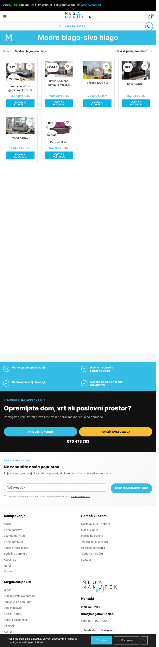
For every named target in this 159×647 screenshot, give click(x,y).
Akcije (7, 523)
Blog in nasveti (13, 607)
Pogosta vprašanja (93, 547)
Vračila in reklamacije (94, 541)
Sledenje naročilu (92, 553)
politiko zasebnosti (80, 496)
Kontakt (86, 559)
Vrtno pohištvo (13, 529)
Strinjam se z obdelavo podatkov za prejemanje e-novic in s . (50, 496)
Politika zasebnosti (16, 619)
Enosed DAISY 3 (97, 82)
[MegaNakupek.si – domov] (99, 586)
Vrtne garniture (13, 541)
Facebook (89, 630)
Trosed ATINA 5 (20, 137)
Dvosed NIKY (58, 142)
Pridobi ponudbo (40, 431)
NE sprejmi (126, 640)
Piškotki (9, 625)
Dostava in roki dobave (96, 523)
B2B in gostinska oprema (19, 595)
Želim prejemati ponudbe (131, 488)
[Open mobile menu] (5, 16)
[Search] (149, 26)
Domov (7, 51)
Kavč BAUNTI (135, 83)
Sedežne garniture (15, 553)
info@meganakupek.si (97, 614)
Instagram (107, 630)
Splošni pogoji (13, 613)
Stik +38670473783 (72, 26)
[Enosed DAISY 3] (97, 70)
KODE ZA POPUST (91, 5)
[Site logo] (78, 16)
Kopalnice (10, 559)
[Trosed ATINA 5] (20, 125)
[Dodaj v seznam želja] (29, 66)
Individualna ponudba (17, 601)
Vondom (9, 571)
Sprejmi (101, 640)
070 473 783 (97, 385)
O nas (7, 589)
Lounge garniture (15, 535)
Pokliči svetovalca (115, 431)
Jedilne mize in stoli (16, 547)
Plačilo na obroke (92, 535)
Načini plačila (89, 529)
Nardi (7, 565)
